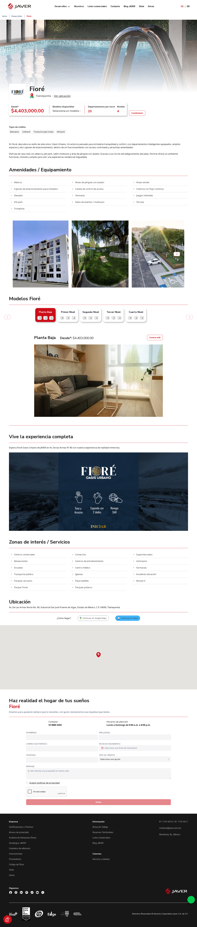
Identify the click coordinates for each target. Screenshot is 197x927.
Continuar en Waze (129, 618)
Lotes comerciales (97, 6)
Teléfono (31, 755)
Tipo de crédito (107, 755)
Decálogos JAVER (17, 843)
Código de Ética (16, 864)
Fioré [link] (29, 16)
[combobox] (67, 111)
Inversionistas (15, 854)
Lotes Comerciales (101, 837)
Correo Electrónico (36, 744)
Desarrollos (61, 6)
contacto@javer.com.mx (170, 828)
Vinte (141, 6)
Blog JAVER (129, 6)
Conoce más (155, 337)
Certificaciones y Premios (21, 827)
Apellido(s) (104, 732)
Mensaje (30, 766)
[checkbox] (27, 783)
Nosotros (79, 6)
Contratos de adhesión (19, 848)
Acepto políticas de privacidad (44, 782)
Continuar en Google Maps (94, 618)
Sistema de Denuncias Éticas (22, 837)
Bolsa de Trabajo (100, 827)
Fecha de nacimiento (109, 744)
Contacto (115, 6)
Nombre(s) (31, 732)
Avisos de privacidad (19, 832)
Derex (151, 6)
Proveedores (15, 859)
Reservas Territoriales (102, 832)
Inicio (4, 16)
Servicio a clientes (101, 859)
